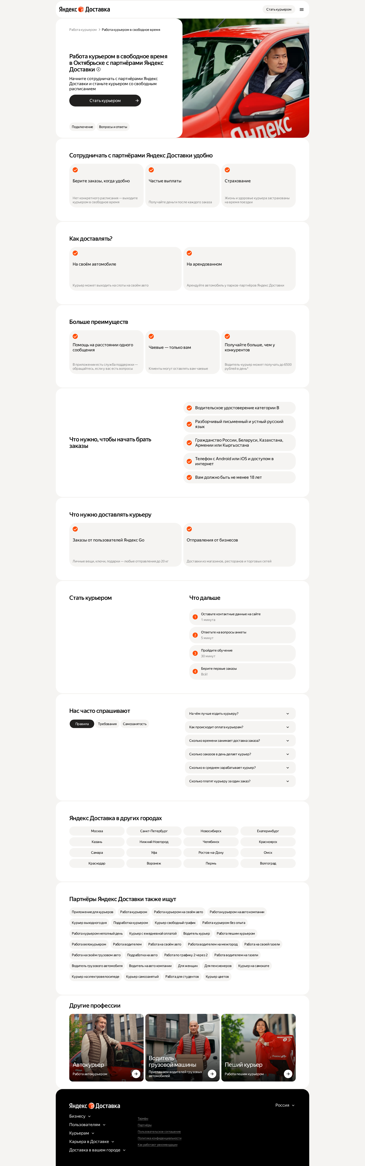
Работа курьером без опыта (223, 923)
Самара (97, 853)
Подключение (82, 127)
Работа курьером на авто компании (237, 912)
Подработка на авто (142, 955)
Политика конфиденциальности (159, 1138)
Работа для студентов (182, 977)
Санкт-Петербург (154, 831)
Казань (97, 842)
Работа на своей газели (262, 944)
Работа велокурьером (89, 944)
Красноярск (268, 842)
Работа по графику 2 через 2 (186, 955)
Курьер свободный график (175, 923)
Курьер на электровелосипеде (95, 977)
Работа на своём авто (164, 944)
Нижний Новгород (154, 842)
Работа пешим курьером (236, 933)
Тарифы (143, 1118)
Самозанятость (135, 724)
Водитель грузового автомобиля (97, 966)
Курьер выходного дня (89, 923)
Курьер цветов (217, 977)
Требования (107, 724)
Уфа (154, 853)
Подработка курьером (130, 923)
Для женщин (187, 966)
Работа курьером (83, 30)
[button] (240, 713)
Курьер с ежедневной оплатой (153, 933)
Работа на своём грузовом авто (96, 955)
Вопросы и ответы (113, 127)
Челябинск (211, 842)
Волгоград (268, 863)
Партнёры (145, 1125)
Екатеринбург (268, 831)
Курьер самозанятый (142, 977)
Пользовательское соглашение (159, 1131)
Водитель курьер (196, 933)
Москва (97, 831)
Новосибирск (211, 831)
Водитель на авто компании (150, 966)
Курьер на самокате (253, 966)
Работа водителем (127, 944)
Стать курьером (278, 9)
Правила (82, 724)
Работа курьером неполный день (97, 933)
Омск (268, 853)
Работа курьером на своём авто (178, 912)
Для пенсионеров (218, 966)
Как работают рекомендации (157, 1144)
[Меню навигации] (301, 9)
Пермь (211, 863)
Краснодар (97, 863)
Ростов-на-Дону (211, 853)
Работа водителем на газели (236, 955)
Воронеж (154, 863)
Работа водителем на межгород (213, 944)
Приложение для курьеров (92, 912)
